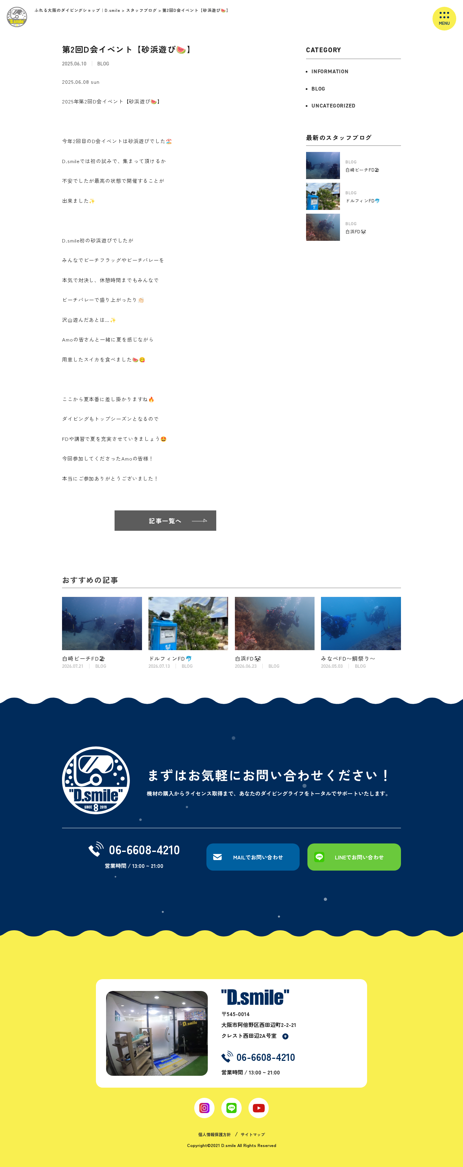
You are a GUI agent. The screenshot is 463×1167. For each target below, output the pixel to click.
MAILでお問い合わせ (258, 857)
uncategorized (333, 105)
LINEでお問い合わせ (359, 857)
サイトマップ (253, 1134)
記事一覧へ (165, 520)
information (330, 71)
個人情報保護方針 (214, 1134)
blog (318, 88)
